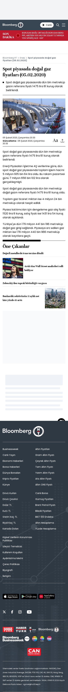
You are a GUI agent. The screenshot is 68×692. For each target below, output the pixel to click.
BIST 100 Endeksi (44, 517)
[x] (4, 612)
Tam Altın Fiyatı (44, 467)
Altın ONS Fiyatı (43, 484)
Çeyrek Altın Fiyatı (45, 461)
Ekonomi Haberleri (13, 461)
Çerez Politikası (11, 564)
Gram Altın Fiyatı (44, 455)
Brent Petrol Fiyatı (45, 505)
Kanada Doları (10, 528)
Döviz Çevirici (10, 499)
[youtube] (29, 612)
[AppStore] (11, 596)
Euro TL (7, 511)
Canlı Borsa (41, 493)
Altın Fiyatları (42, 449)
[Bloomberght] (13, 25)
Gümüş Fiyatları (44, 499)
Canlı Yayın (9, 455)
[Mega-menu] (63, 25)
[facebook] (12, 612)
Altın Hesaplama (44, 522)
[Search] (57, 25)
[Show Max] (49, 639)
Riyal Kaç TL (9, 522)
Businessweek (10, 449)
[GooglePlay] (28, 596)
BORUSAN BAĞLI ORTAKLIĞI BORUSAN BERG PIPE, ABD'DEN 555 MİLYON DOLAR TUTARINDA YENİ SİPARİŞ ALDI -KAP (43, 35)
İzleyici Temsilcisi (12, 546)
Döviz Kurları (9, 493)
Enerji (22, 57)
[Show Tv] (34, 639)
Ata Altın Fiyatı (43, 478)
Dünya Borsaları (11, 472)
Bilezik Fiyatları (43, 511)
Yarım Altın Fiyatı (44, 472)
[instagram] (20, 612)
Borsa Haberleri (11, 467)
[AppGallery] (46, 596)
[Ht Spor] (32, 629)
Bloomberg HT (10, 57)
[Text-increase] (55, 140)
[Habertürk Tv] (21, 629)
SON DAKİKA (8, 35)
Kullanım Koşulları (12, 552)
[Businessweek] (16, 639)
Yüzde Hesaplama (45, 528)
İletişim (7, 576)
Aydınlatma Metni (13, 558)
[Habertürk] (8, 629)
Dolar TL (7, 505)
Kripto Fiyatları (11, 478)
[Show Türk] (42, 639)
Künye (6, 484)
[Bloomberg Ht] (49, 629)
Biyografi (8, 570)
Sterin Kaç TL (10, 517)
